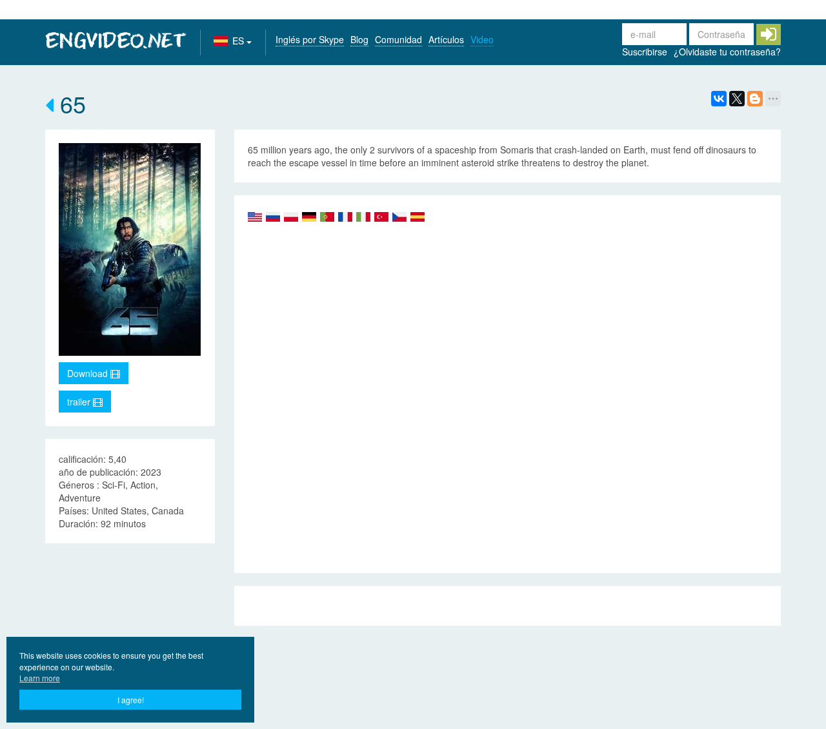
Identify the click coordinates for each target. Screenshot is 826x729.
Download (88, 373)
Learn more (39, 677)
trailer (80, 401)
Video (482, 39)
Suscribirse (644, 51)
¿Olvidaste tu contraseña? (727, 51)
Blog (359, 39)
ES (239, 40)
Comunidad (398, 39)
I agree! (130, 699)
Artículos (446, 39)
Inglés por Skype (310, 39)
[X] (737, 98)
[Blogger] (755, 98)
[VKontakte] (719, 98)
